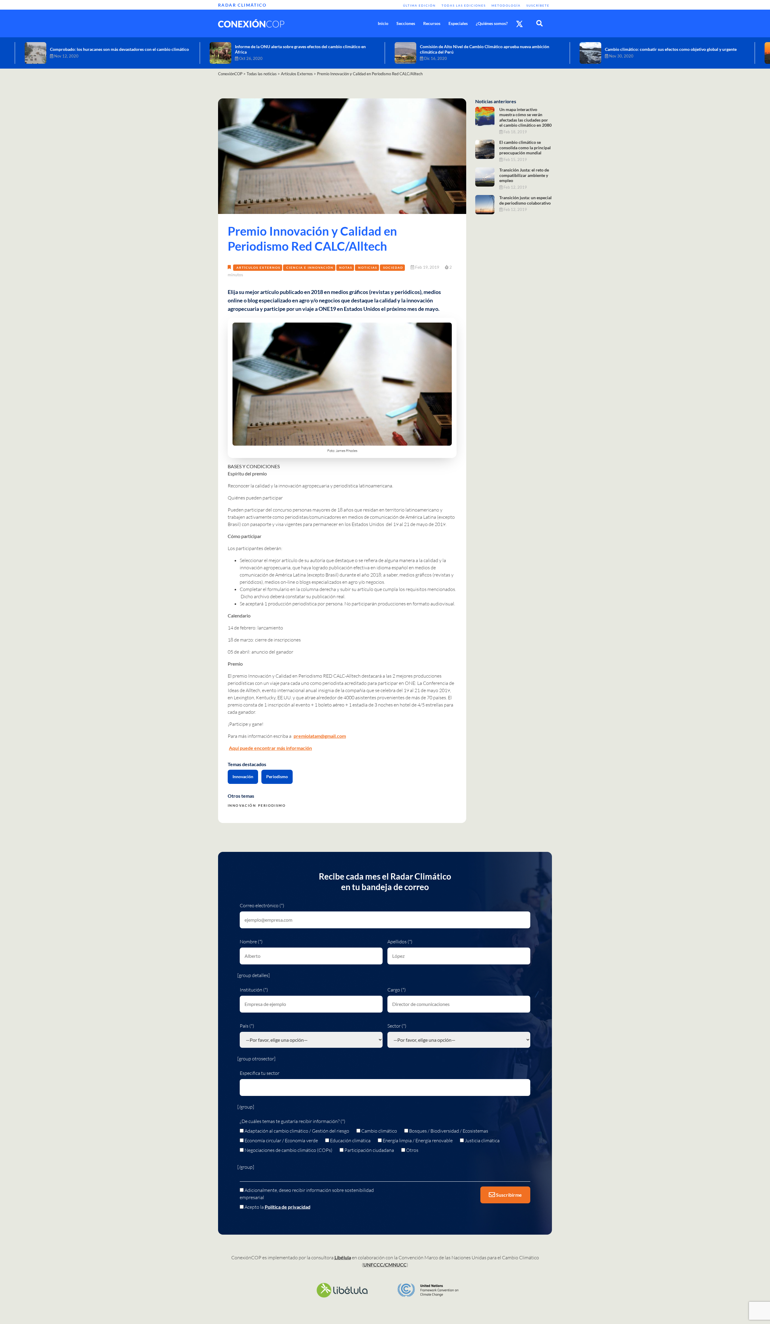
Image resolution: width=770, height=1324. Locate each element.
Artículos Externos (258, 267)
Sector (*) (396, 1026)
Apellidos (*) (399, 942)
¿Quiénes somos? (492, 23)
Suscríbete (538, 5)
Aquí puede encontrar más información (270, 748)
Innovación (243, 776)
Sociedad (393, 267)
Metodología (506, 5)
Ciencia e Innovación (310, 267)
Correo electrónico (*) (262, 905)
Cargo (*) (396, 990)
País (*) (247, 1026)
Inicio (383, 23)
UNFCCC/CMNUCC (385, 1264)
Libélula (342, 1257)
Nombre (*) (251, 942)
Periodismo (277, 776)
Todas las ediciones (464, 5)
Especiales (458, 23)
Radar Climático (242, 5)
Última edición (419, 5)
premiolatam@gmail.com (320, 736)
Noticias (367, 267)
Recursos (431, 23)
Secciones (405, 23)
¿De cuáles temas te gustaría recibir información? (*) (292, 1121)
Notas (345, 267)
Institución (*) (254, 990)
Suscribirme (508, 1195)
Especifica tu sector (259, 1073)
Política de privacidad (287, 1207)
